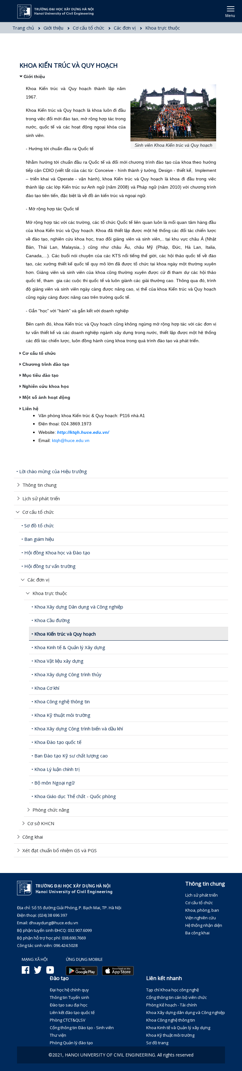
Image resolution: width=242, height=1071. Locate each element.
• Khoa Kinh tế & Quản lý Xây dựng (68, 647)
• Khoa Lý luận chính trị (56, 769)
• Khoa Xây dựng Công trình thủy (66, 674)
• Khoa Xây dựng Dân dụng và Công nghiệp (77, 607)
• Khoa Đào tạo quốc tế (56, 742)
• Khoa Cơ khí (45, 688)
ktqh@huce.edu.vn (70, 440)
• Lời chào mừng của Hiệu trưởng (51, 471)
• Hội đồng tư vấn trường (48, 566)
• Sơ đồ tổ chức (37, 525)
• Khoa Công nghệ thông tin (61, 701)
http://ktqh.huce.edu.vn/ (83, 432)
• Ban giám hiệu (37, 539)
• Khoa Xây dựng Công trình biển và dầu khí (77, 728)
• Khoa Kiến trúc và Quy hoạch (64, 634)
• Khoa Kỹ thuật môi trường (61, 715)
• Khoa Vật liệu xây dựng (58, 661)
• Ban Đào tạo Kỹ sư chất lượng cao (70, 755)
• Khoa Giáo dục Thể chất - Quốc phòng (74, 796)
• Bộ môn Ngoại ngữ (53, 782)
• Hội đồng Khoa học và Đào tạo (55, 552)
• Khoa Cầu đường (51, 620)
